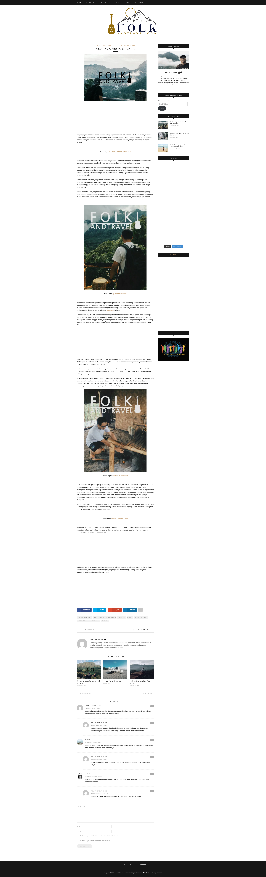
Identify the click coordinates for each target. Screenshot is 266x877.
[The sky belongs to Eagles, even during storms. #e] (184, 202)
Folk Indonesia (101, 45)
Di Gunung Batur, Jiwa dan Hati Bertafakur (178, 122)
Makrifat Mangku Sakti (119, 518)
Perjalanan (96, 620)
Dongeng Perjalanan (84, 617)
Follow (162, 108)
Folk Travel (124, 45)
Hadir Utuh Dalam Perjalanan (120, 151)
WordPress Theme (148, 873)
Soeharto (110, 310)
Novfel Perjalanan (84, 620)
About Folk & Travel (135, 2)
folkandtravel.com (99, 723)
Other (118, 2)
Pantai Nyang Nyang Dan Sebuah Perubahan (178, 145)
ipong (87, 774)
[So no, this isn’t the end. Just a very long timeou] (163, 168)
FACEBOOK (173, 255)
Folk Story (89, 2)
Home (79, 2)
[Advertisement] (115, 118)
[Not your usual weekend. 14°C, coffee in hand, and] (173, 178)
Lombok (133, 45)
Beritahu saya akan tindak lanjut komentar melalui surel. (99, 836)
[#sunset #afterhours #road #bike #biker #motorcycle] (173, 221)
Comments (89, 630)
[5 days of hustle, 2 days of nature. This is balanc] (184, 173)
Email (79, 831)
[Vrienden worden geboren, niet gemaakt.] (163, 197)
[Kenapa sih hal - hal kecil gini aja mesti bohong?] (173, 198)
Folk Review (105, 2)
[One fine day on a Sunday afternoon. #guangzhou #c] (163, 228)
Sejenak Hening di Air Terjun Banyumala (179, 134)
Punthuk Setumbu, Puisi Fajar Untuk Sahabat (140, 682)
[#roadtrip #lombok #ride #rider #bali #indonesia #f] (184, 220)
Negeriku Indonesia (140, 617)
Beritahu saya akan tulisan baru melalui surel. (95, 841)
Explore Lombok (99, 617)
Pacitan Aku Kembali (120, 475)
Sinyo (87, 740)
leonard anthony (93, 706)
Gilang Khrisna (141, 629)
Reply (151, 706)
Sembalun (105, 620)
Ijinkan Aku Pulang (119, 293)
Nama (79, 826)
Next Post (148, 693)
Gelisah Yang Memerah (112, 681)
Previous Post (85, 693)
